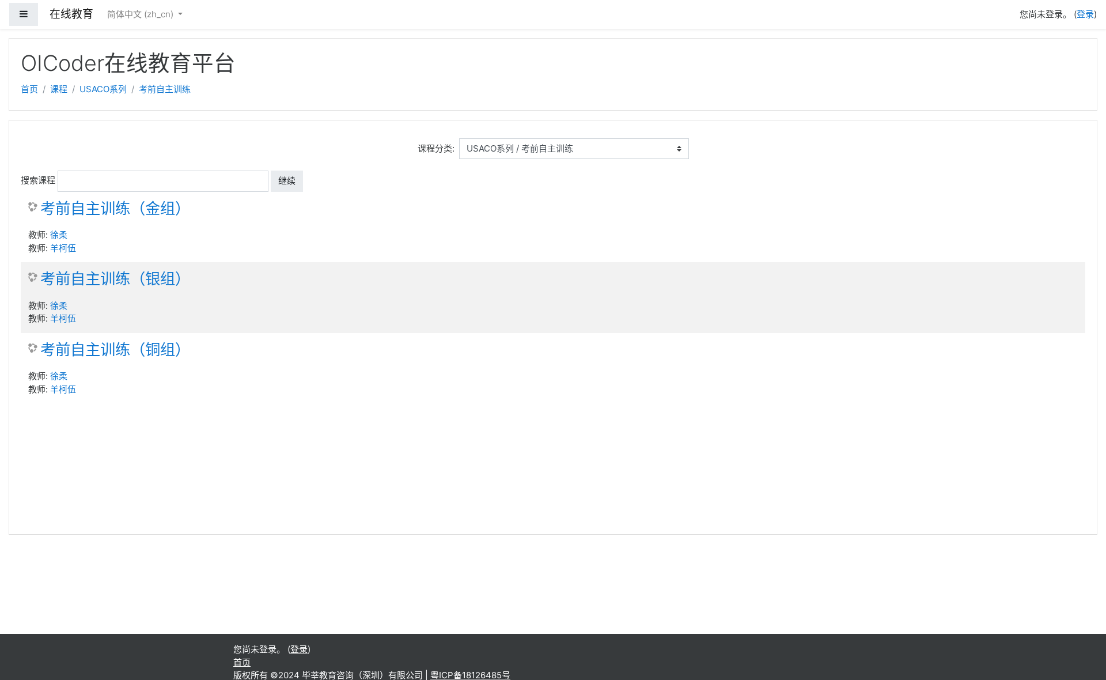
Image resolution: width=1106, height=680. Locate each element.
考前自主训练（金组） (115, 208)
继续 (287, 180)
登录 (1085, 14)
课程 (58, 89)
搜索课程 (38, 180)
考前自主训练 (165, 89)
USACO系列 (103, 89)
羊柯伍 (63, 248)
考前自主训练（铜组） (115, 349)
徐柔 (58, 234)
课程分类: (436, 148)
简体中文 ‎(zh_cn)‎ (141, 14)
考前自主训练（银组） (115, 279)
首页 (29, 89)
